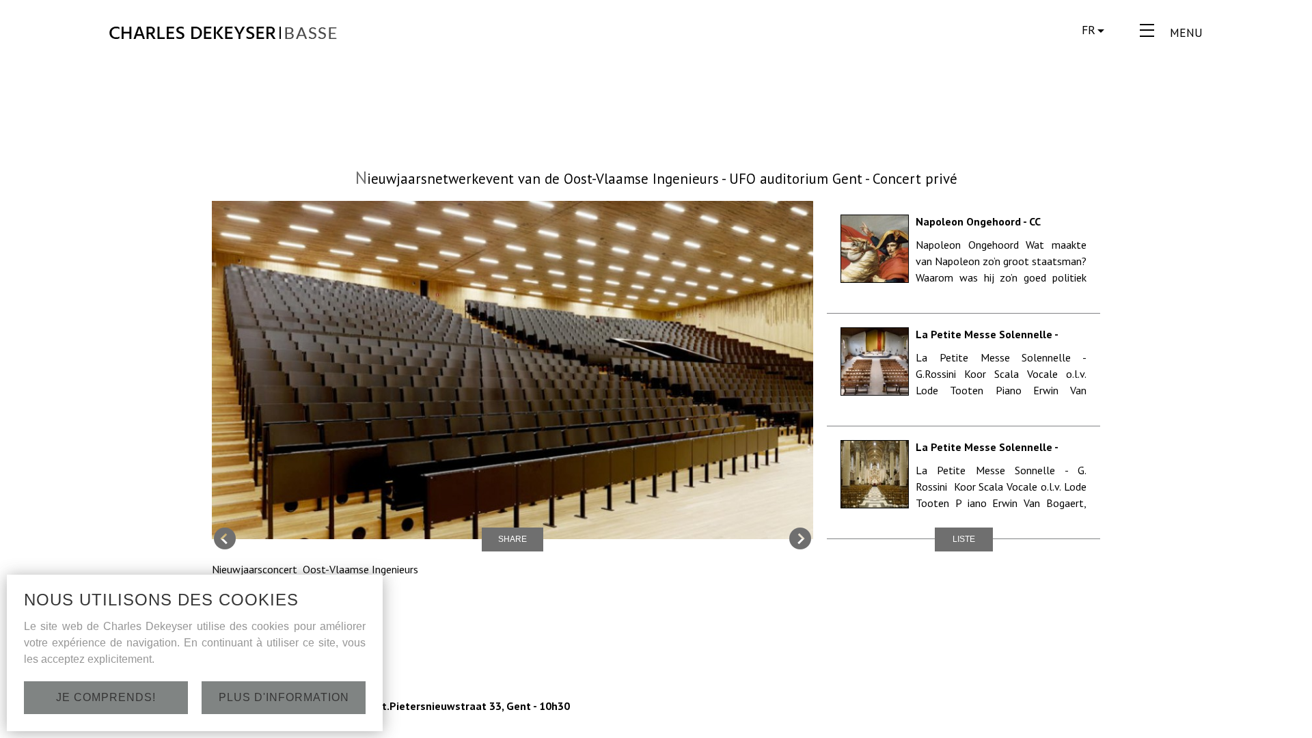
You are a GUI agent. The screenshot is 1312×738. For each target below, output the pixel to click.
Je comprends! (106, 697)
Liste (964, 539)
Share (512, 539)
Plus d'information (284, 697)
